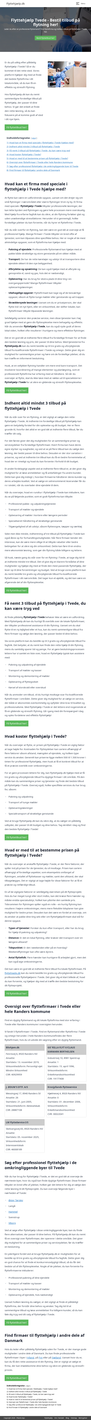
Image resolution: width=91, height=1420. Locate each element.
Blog (67, 1418)
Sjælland (56, 1357)
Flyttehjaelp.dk (15, 3)
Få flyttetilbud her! (16, 127)
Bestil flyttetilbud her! (45, 38)
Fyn (41, 1357)
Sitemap (74, 1418)
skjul (34, 138)
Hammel (13, 1211)
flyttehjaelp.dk (12, 973)
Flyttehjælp (48, 1418)
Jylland (30, 1357)
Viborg (12, 1223)
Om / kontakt (59, 1418)
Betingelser (83, 1418)
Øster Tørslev (16, 1200)
